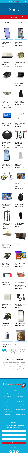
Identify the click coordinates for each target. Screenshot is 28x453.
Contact (7, 392)
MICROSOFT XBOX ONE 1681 (6, 62)
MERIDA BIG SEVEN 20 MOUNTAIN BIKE (6, 182)
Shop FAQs (7, 412)
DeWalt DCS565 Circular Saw (6, 262)
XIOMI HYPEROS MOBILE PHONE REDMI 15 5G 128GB (6, 163)
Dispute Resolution (20, 407)
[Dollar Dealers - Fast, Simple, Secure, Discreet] (14, 2)
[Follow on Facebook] (10, 450)
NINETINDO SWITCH (7, 281)
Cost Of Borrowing (7, 415)
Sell (21, 397)
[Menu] (2, 1)
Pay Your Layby (20, 399)
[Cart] (25, 1)
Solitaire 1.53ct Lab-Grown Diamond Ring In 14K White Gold (6, 101)
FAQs (20, 410)
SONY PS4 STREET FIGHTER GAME (6, 203)
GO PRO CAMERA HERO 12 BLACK (19, 81)
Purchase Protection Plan (7, 410)
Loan (7, 399)
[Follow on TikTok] (17, 450)
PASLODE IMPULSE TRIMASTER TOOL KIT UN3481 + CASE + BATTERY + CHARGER (20, 283)
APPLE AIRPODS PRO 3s (7, 303)
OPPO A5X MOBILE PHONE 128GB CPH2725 (20, 163)
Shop (7, 405)
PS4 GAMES (18, 341)
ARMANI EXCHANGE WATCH (20, 62)
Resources (20, 392)
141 (20, 348)
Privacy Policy (20, 402)
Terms (20, 405)
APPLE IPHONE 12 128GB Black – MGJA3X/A (19, 41)
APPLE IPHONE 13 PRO (20, 322)
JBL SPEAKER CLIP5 (20, 202)
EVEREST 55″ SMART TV (20, 262)
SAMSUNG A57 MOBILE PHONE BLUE (7, 342)
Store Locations (20, 394)
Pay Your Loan (7, 402)
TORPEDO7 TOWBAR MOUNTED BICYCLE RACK (7, 223)
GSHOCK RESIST (6, 80)
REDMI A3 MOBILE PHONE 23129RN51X (20, 100)
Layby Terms (7, 407)
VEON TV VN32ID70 (7, 121)
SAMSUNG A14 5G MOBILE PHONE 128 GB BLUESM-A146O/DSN (6, 41)
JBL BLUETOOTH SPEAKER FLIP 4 (19, 222)
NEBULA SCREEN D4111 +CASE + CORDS (7, 243)
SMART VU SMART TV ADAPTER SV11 (20, 303)
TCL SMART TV (19, 242)
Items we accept (7, 397)
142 (24, 348)
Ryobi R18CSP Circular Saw (5, 322)
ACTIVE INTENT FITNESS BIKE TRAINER (19, 142)
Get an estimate (7, 394)
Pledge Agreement (20, 412)
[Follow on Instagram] (14, 450)
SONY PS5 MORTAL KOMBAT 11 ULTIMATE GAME (20, 183)
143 (12, 351)
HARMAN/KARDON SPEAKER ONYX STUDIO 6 (6, 142)
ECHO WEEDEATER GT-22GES (20, 122)
